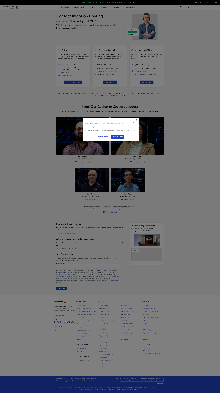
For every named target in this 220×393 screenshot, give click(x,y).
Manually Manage (103, 136)
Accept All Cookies (117, 136)
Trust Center (91, 131)
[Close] (136, 120)
